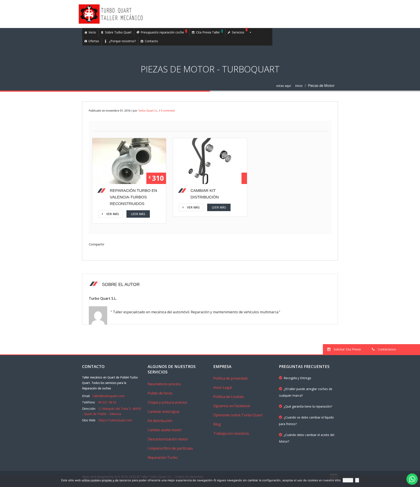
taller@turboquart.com (109, 396)
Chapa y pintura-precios (167, 402)
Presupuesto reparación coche (162, 32)
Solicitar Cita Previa (347, 349)
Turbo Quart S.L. (148, 110)
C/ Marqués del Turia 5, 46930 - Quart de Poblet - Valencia (111, 411)
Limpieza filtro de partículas (170, 448)
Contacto (151, 41)
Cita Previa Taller (208, 32)
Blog (217, 424)
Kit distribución (160, 420)
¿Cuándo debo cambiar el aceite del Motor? (306, 438)
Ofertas (93, 41)
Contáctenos (386, 349)
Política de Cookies (228, 396)
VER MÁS (113, 162)
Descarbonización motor (168, 439)
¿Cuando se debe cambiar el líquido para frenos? (306, 420)
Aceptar (348, 480)
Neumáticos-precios (164, 384)
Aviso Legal (222, 387)
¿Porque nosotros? (122, 41)
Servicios (238, 32)
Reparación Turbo (163, 457)
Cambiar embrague (163, 411)
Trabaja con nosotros (231, 433)
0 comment (168, 110)
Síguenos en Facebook (231, 405)
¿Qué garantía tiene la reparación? (308, 406)
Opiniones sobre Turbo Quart (237, 415)
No (357, 480)
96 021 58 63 (107, 402)
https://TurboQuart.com (115, 420)
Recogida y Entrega (297, 378)
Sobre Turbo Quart (118, 32)
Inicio (92, 32)
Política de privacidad (230, 378)
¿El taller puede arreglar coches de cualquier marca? (305, 392)
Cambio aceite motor (165, 429)
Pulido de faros (160, 393)
